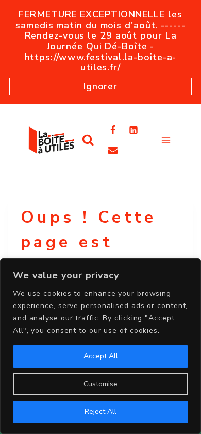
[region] (100, 346)
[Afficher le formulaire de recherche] (87, 140)
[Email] (113, 150)
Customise (100, 384)
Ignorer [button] (100, 86)
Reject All (100, 412)
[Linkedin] (133, 130)
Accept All (100, 356)
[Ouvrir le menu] (165, 140)
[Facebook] (113, 130)
